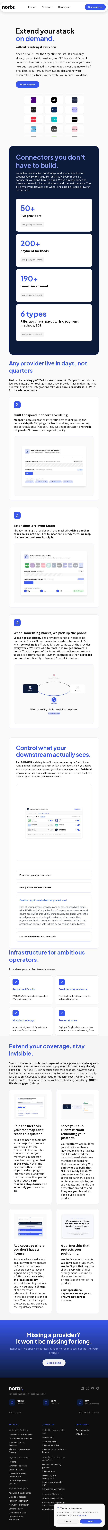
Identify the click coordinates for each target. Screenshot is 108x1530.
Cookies (96, 1412)
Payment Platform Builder (21, 1434)
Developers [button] (64, 7)
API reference (82, 1434)
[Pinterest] (97, 1388)
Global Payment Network (20, 1438)
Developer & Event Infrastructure (17, 1475)
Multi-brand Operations (52, 1498)
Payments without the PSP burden (54, 1450)
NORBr (8, 7)
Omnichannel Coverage (53, 1509)
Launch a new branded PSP (52, 1483)
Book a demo (27, 84)
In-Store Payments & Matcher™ (18, 1482)
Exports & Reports (17, 1496)
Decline (68, 1521)
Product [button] (32, 7)
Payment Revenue (50, 1445)
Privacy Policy (84, 1412)
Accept (91, 1521)
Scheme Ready (15, 1508)
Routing (12, 1461)
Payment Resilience (18, 1465)
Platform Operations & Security (19, 1450)
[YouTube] (92, 1388)
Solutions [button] (47, 7)
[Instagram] (87, 1388)
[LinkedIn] (82, 1388)
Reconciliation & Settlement (16, 1518)
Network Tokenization (19, 1504)
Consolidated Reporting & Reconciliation (54, 1504)
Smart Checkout (16, 1469)
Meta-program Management (49, 1476)
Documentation (83, 1430)
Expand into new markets (53, 1489)
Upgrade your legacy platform (51, 1466)
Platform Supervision (18, 1500)
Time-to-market (49, 1441)
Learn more (81, 1515)
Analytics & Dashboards (20, 1493)
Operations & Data (17, 1512)
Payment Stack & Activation (17, 1444)
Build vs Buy (47, 1437)
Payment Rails (48, 1471)
